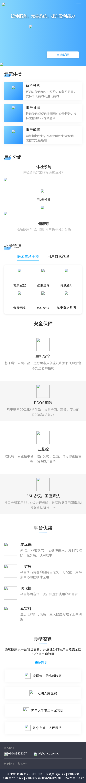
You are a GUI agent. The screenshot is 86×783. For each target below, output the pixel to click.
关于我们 (9, 763)
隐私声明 (22, 763)
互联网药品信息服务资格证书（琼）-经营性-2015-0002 (55, 778)
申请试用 (62, 54)
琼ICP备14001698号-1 (19, 774)
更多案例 (41, 662)
